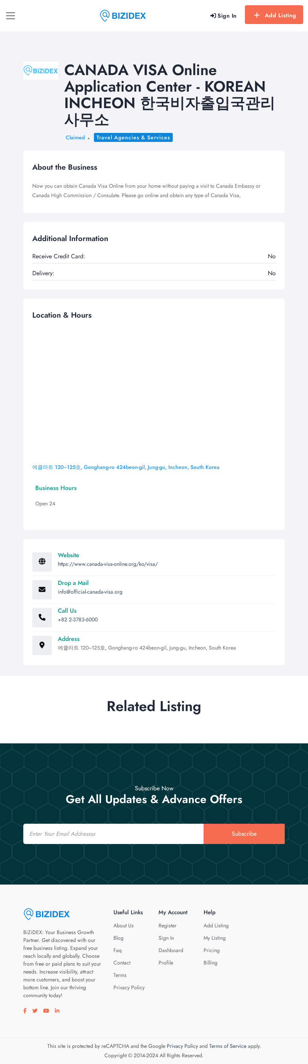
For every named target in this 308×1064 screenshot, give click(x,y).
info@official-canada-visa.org (90, 591)
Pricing (212, 950)
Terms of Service (227, 1046)
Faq (117, 950)
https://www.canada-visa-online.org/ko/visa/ (108, 564)
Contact (121, 962)
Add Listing (280, 15)
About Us (123, 925)
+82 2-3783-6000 (78, 619)
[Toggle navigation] (10, 15)
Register (168, 925)
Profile (166, 962)
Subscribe (244, 833)
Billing (210, 962)
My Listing (215, 938)
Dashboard (171, 950)
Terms (120, 975)
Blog (118, 938)
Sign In (166, 938)
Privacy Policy (129, 987)
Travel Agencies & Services (133, 137)
